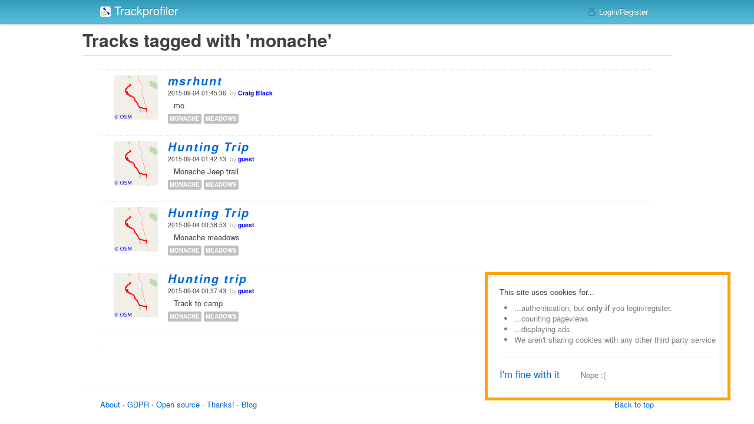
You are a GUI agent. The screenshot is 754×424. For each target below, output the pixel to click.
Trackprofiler (144, 10)
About (110, 404)
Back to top (634, 404)
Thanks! (220, 404)
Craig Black (255, 92)
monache (185, 118)
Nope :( (593, 374)
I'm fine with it (530, 374)
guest (246, 158)
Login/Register (622, 11)
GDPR (138, 404)
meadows (221, 118)
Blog (249, 404)
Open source (178, 404)
